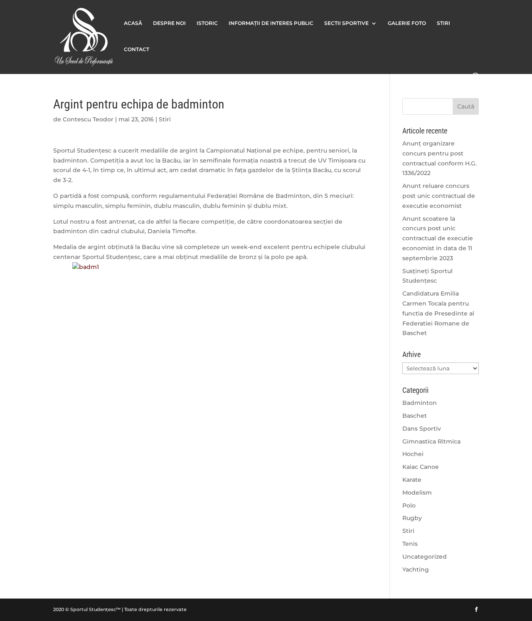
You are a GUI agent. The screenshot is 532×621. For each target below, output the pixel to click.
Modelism (417, 492)
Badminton (419, 403)
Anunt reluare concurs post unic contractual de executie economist (438, 195)
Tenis (410, 543)
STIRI (443, 23)
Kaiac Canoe (420, 467)
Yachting (415, 569)
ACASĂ (133, 23)
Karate (411, 479)
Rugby (412, 518)
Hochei (413, 454)
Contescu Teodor (88, 119)
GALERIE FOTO (407, 23)
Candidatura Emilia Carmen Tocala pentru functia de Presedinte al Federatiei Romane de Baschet (438, 313)
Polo (409, 505)
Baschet (414, 415)
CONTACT (136, 49)
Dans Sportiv (421, 428)
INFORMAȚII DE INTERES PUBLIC (271, 23)
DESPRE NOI (169, 23)
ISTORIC (207, 23)
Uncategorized (424, 556)
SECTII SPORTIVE (346, 23)
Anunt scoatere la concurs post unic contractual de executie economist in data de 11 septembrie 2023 (437, 238)
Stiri (165, 119)
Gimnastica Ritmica (431, 441)
